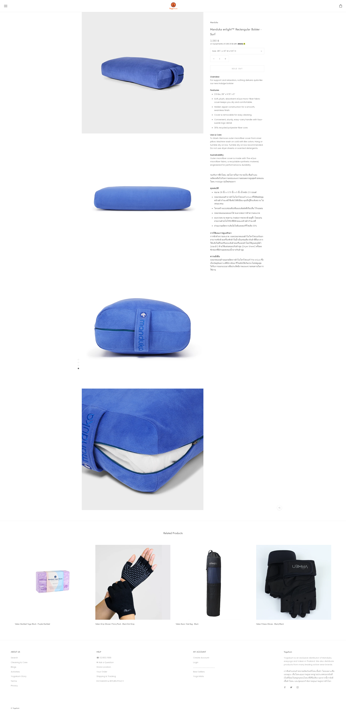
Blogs (13, 667)
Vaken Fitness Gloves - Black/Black (270, 624)
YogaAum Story (18, 676)
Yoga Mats (198, 676)
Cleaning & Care (19, 662)
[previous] (8, 584)
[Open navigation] (5, 6)
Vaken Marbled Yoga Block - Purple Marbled (32, 624)
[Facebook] (285, 687)
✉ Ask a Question (105, 662)
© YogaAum (15, 708)
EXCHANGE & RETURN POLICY (110, 681)
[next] (338, 584)
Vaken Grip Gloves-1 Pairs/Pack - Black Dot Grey (114, 624)
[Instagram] (298, 687)
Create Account (201, 657)
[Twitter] (291, 687)
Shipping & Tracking (106, 676)
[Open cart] (340, 6)
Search (14, 657)
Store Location (104, 667)
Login (195, 662)
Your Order (102, 671)
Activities (15, 671)
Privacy (14, 685)
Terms (14, 681)
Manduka (214, 22)
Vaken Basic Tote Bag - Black (187, 624)
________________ (204, 667)
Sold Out (237, 68)
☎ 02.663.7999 (104, 657)
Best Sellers (199, 671)
